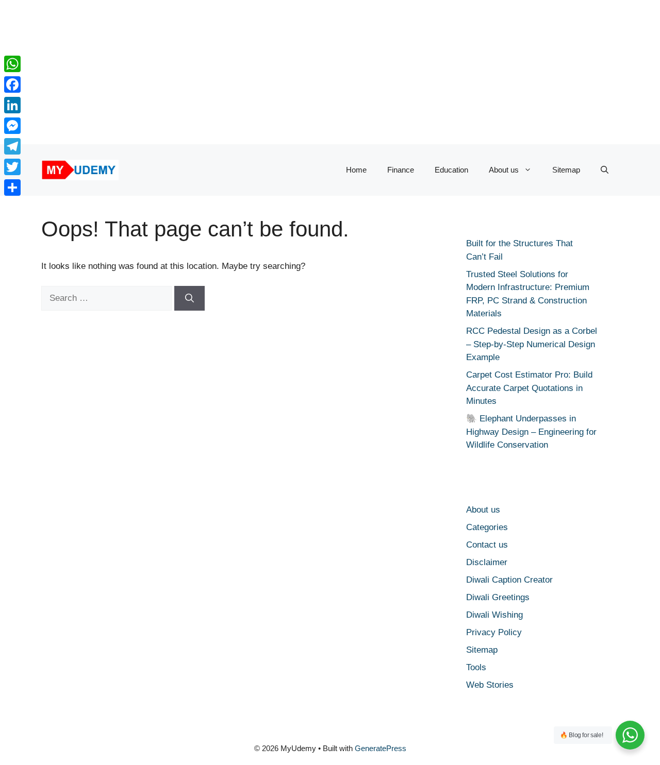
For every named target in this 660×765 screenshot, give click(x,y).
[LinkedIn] (12, 105)
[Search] (189, 298)
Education (451, 169)
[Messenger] (12, 125)
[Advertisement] (309, 72)
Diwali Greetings (498, 597)
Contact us (487, 545)
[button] (604, 170)
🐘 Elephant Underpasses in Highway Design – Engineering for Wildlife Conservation (531, 432)
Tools (476, 667)
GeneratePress (380, 748)
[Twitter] (12, 167)
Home (356, 169)
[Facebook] (12, 84)
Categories (487, 527)
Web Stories (490, 685)
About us (504, 169)
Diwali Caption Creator (509, 580)
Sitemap (566, 169)
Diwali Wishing (494, 615)
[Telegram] (12, 146)
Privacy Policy (494, 632)
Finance (400, 169)
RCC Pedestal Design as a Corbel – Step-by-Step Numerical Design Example (531, 344)
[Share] (12, 187)
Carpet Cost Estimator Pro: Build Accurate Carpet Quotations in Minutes (529, 388)
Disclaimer (486, 562)
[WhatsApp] (12, 64)
